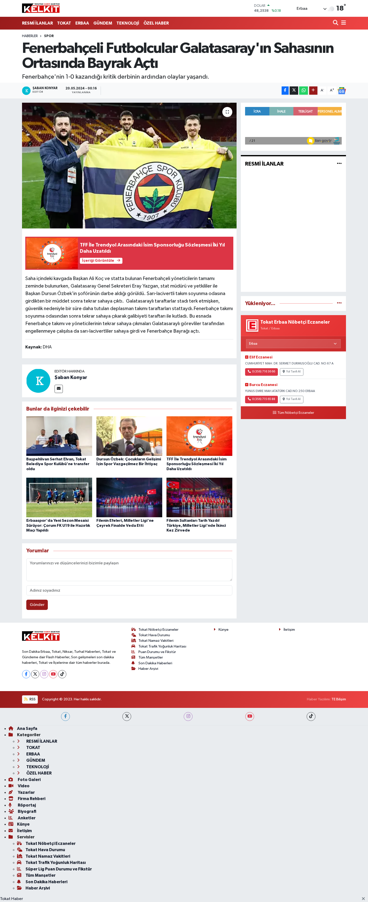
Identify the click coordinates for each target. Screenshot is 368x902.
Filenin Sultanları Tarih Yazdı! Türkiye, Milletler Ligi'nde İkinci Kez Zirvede (196, 525)
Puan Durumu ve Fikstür (157, 652)
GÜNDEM (102, 23)
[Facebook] (26, 674)
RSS (32, 699)
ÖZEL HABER (156, 23)
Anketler (26, 818)
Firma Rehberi (31, 799)
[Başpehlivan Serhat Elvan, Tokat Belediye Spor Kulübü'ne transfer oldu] (59, 436)
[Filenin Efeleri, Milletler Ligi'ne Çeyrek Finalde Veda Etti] (129, 497)
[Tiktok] (62, 674)
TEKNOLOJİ (127, 23)
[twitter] (126, 716)
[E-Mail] (59, 389)
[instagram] (188, 716)
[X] (35, 674)
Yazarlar (26, 792)
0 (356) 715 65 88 (263, 399)
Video (23, 786)
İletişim (289, 629)
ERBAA (82, 23)
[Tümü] (339, 303)
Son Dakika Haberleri (155, 663)
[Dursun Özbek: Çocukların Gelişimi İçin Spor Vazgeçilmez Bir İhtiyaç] (129, 436)
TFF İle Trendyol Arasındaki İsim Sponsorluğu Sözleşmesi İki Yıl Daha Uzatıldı (196, 464)
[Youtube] (53, 674)
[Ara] (336, 23)
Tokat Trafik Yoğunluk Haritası (162, 646)
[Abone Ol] (341, 90)
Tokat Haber (11, 899)
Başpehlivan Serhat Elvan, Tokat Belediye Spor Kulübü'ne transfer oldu (57, 464)
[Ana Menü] (342, 23)
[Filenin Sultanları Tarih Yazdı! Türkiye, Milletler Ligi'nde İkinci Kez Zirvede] (199, 497)
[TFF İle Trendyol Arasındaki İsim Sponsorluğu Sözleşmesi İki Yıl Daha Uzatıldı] (199, 436)
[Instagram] (44, 674)
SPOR (49, 36)
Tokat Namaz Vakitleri (155, 640)
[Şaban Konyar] (38, 380)
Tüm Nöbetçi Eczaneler (295, 413)
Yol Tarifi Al (293, 371)
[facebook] (65, 716)
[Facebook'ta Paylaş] (285, 90)
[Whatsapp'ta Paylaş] (303, 90)
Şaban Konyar (71, 377)
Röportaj (26, 805)
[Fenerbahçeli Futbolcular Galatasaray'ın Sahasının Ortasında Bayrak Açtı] (129, 165)
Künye (224, 629)
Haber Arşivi (148, 669)
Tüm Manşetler (150, 657)
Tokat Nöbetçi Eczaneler (158, 629)
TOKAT (64, 23)
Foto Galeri (29, 780)
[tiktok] (311, 716)
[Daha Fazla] (313, 90)
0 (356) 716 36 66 (263, 371)
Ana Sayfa (27, 728)
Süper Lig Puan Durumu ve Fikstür (59, 869)
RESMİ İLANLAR (37, 23)
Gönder (37, 605)
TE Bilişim (338, 699)
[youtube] (249, 716)
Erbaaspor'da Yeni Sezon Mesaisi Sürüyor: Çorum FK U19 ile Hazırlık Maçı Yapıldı (58, 525)
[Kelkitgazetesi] (41, 8)
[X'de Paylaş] (294, 90)
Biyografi (26, 811)
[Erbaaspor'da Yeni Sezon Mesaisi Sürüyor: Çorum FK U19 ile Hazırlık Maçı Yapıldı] (59, 497)
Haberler (30, 36)
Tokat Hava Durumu (154, 635)
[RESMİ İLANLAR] (339, 164)
